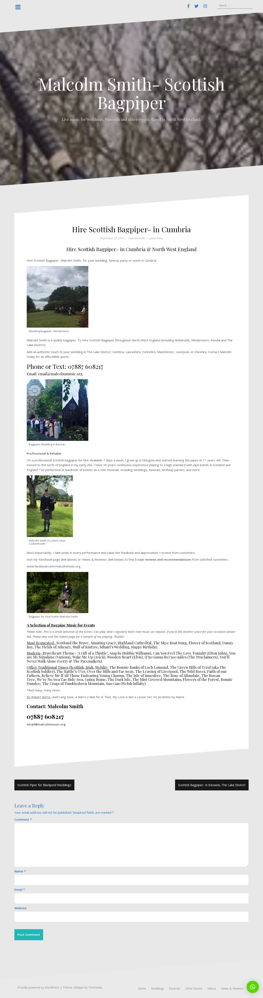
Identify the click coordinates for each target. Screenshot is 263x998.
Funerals (174, 988)
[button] (253, 987)
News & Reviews (232, 988)
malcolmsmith (136, 238)
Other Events (193, 988)
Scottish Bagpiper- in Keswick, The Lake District (212, 785)
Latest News (156, 238)
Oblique (79, 987)
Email (19, 889)
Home (142, 988)
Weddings (157, 988)
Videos (211, 988)
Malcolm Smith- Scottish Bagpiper (131, 92)
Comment (23, 819)
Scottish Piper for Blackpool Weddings (44, 785)
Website (20, 908)
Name (20, 871)
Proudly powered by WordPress (38, 987)
